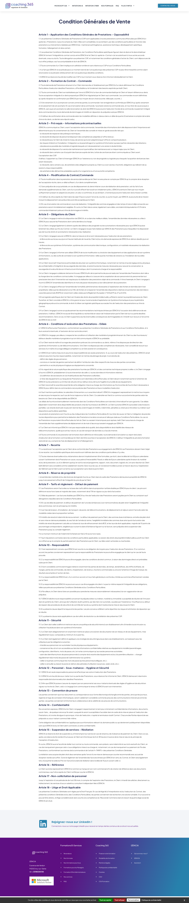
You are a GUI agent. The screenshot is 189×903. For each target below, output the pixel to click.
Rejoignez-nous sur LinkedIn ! (72, 822)
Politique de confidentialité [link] (151, 900)
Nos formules (107, 6)
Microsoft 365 (60, 6)
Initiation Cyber (92, 6)
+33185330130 (38, 872)
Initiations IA (77, 6)
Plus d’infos (126, 6)
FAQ (117, 6)
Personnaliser (133, 900)
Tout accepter (105, 900)
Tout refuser (120, 900)
